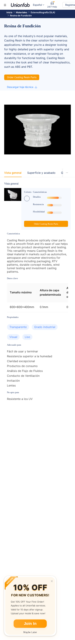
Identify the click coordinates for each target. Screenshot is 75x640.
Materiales (21, 12)
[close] (52, 581)
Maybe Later (30, 632)
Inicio (9, 12)
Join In (30, 623)
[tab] (12, 173)
